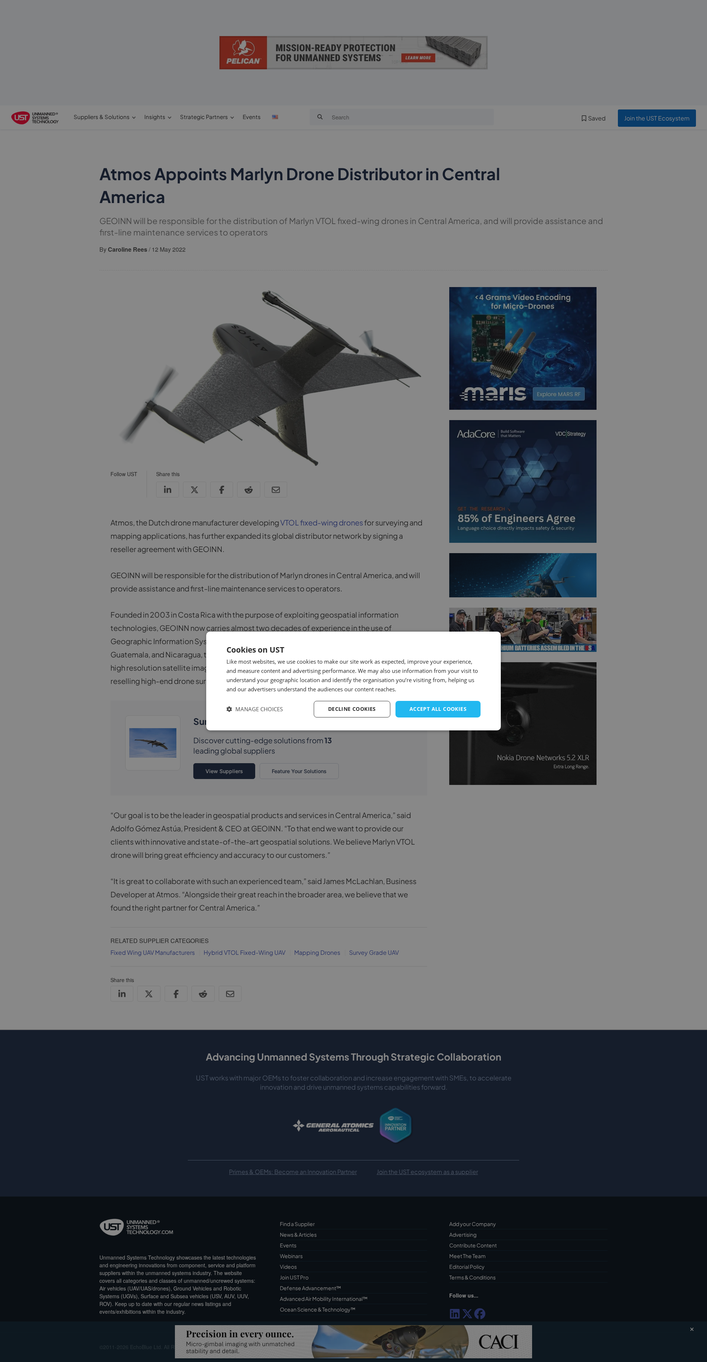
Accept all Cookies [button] (438, 708)
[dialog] (353, 681)
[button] (254, 709)
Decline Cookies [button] (352, 708)
